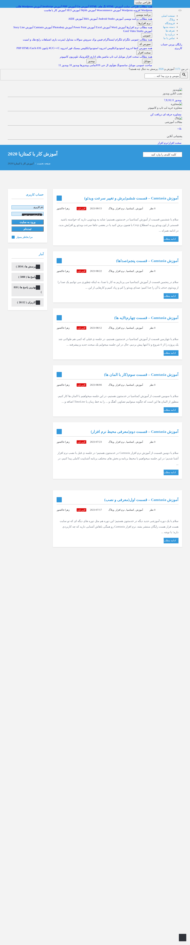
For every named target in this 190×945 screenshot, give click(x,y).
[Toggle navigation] (179, 10)
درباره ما (170, 34)
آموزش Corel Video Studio (137, 31)
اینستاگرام (108, 39)
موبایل (121, 56)
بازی (54, 39)
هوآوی (112, 65)
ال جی (104, 65)
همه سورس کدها (142, 48)
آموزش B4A (90, 18)
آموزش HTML (114, 6)
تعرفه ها (170, 30)
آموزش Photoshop (62, 27)
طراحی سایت (143, 2)
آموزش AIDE (75, 18)
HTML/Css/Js (29, 48)
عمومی (147, 35)
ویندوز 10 (73, 65)
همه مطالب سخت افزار (138, 56)
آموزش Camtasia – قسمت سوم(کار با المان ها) (141, 375)
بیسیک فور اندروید (70, 48)
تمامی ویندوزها (87, 65)
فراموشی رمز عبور (32, 215)
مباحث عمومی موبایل (140, 65)
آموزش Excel (103, 27)
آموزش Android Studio (110, 18)
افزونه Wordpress (131, 10)
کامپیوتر (64, 56)
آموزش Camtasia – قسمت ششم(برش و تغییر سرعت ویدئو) (131, 198)
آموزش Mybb (88, 10)
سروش (86, 39)
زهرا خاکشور (63, 208)
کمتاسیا (130, 208)
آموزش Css (83, 6)
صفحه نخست (43, 163)
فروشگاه (170, 23)
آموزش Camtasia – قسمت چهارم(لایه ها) (146, 318)
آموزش (139, 208)
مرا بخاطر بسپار (25, 237)
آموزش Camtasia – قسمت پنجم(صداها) (147, 261)
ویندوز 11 (63, 65)
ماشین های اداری (99, 56)
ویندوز (91, 61)
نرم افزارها (144, 23)
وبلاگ (172, 19)
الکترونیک (83, 56)
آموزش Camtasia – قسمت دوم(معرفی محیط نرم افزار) (134, 432)
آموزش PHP (69, 6)
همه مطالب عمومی (141, 39)
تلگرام (126, 39)
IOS (39, 48)
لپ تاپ (113, 56)
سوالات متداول (73, 39)
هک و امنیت (29, 39)
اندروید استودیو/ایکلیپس (120, 48)
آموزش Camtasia (42, 27)
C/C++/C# (54, 48)
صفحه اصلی (168, 15)
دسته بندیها (169, 27)
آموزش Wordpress (32, 6)
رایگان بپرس (175, 44)
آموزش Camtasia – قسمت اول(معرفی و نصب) (141, 500)
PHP (19, 48)
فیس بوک (97, 39)
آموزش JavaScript (52, 6)
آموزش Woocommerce (109, 10)
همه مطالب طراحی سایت (137, 6)
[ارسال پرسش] (182, 937)
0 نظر (152, 208)
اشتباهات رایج (43, 39)
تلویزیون (73, 56)
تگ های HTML (97, 6)
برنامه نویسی (143, 14)
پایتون (44, 48)
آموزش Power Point (84, 27)
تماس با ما (169, 38)
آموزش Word (118, 27)
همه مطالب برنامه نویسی (137, 18)
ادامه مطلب (170, 239)
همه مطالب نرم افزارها (139, 27)
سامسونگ (122, 65)
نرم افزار (120, 208)
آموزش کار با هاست (55, 10)
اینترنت (61, 39)
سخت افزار (144, 52)
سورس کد (145, 44)
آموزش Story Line (23, 27)
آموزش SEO (73, 10)
